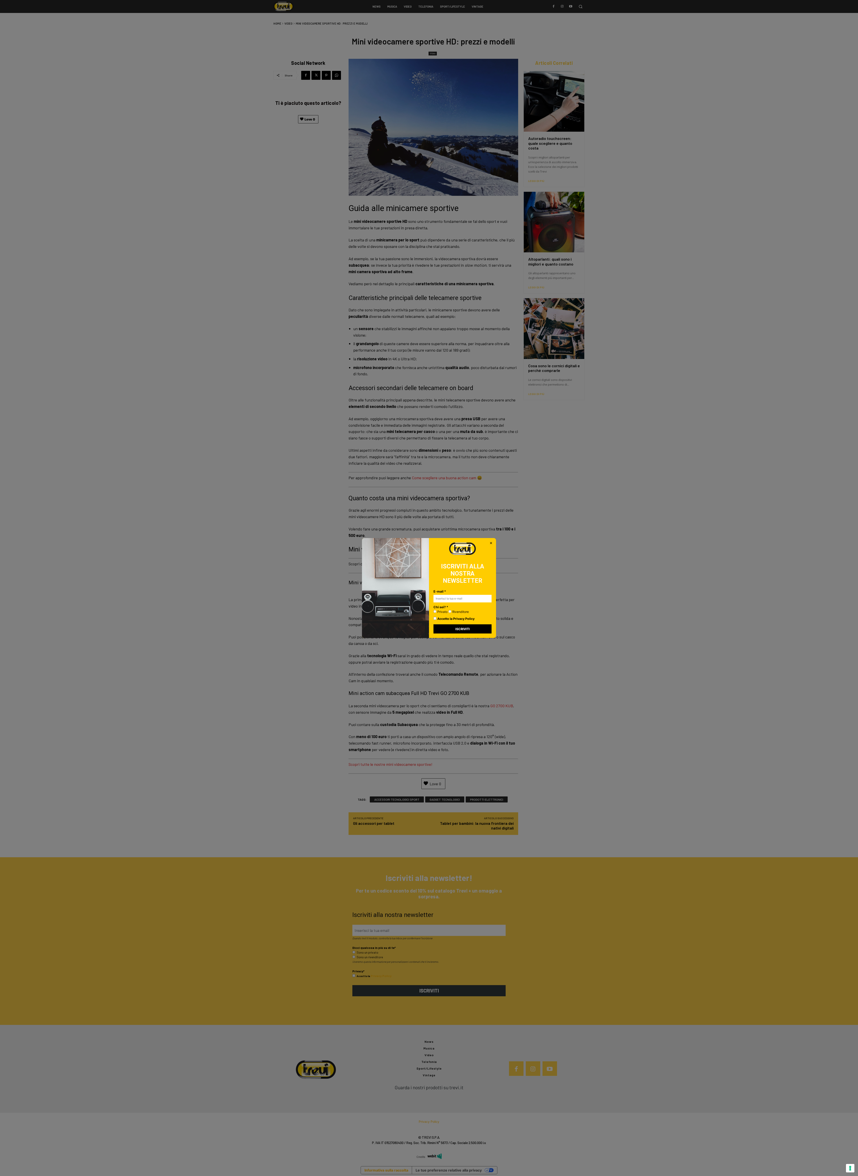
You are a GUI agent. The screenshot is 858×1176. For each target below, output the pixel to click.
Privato (442, 612)
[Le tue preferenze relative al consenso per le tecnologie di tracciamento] (850, 1168)
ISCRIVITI (462, 629)
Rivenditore (460, 612)
